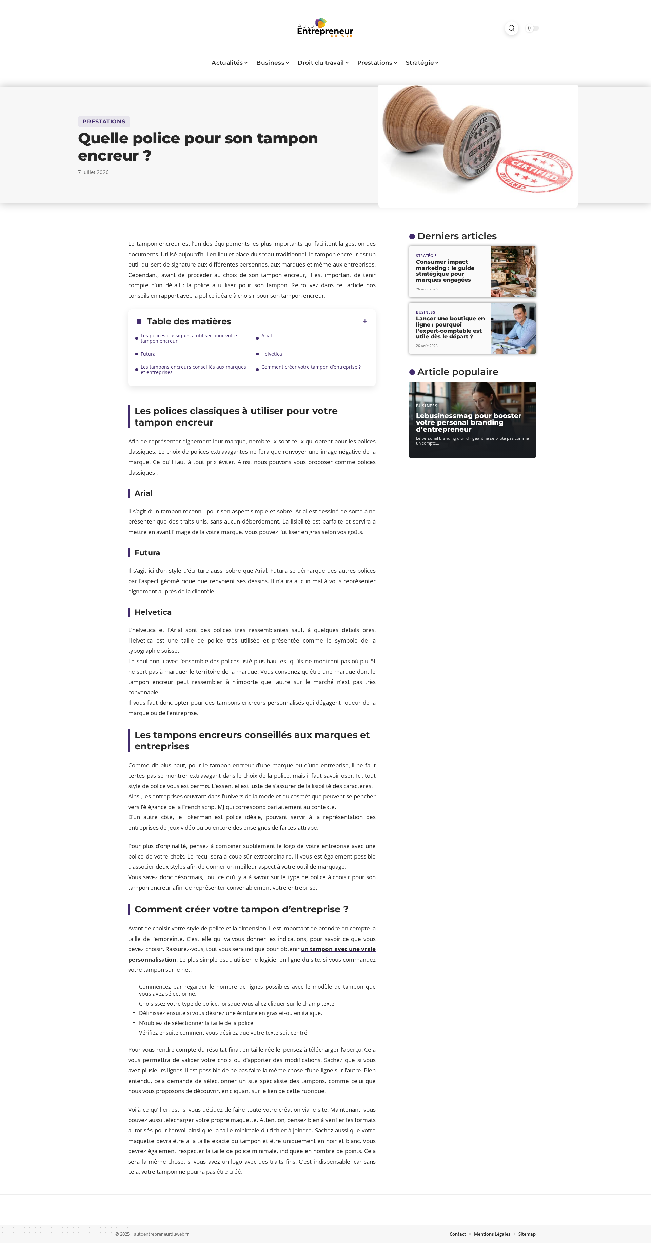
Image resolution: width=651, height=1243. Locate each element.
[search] (511, 28)
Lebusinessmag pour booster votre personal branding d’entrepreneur (468, 422)
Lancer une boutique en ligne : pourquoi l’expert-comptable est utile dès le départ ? (450, 327)
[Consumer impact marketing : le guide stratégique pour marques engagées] (513, 271)
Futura (148, 354)
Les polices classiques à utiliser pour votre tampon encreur (189, 338)
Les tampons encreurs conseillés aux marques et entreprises (193, 369)
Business (425, 312)
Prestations (104, 121)
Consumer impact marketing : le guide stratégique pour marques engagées (445, 271)
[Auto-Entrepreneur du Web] (325, 28)
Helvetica (271, 354)
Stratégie (426, 255)
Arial (266, 335)
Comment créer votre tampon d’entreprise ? (311, 366)
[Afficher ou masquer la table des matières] (299, 321)
